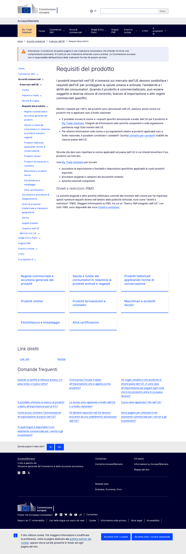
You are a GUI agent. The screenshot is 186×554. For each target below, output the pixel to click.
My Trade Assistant (27, 31)
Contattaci (92, 514)
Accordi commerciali (75, 31)
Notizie (61, 359)
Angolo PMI (115, 31)
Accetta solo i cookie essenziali (152, 536)
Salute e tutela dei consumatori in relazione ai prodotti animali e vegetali (92, 279)
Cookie (92, 520)
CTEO (145, 31)
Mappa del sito (141, 469)
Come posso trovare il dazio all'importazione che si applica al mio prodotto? (90, 383)
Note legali (136, 520)
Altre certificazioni (86, 322)
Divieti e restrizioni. (109, 207)
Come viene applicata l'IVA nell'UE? (141, 402)
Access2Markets (26, 458)
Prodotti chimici (32, 301)
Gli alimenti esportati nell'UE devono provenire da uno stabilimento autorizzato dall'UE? (93, 416)
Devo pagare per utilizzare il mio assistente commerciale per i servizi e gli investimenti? (143, 416)
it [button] (95, 11)
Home (42, 31)
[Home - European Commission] (37, 507)
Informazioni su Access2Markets (151, 464)
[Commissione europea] (39, 8)
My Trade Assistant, (73, 123)
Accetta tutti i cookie (116, 536)
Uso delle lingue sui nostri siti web (66, 520)
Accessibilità (153, 520)
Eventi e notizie (128, 31)
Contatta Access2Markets (109, 464)
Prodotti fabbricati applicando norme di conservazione (139, 279)
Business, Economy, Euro (108, 489)
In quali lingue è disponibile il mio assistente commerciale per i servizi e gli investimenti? (40, 431)
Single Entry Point (97, 31)
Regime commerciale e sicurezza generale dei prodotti (37, 279)
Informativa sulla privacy (113, 520)
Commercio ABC (55, 31)
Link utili (24, 359)
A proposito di (158, 31)
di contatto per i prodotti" (141, 135)
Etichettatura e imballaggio (40, 322)
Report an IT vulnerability (31, 520)
